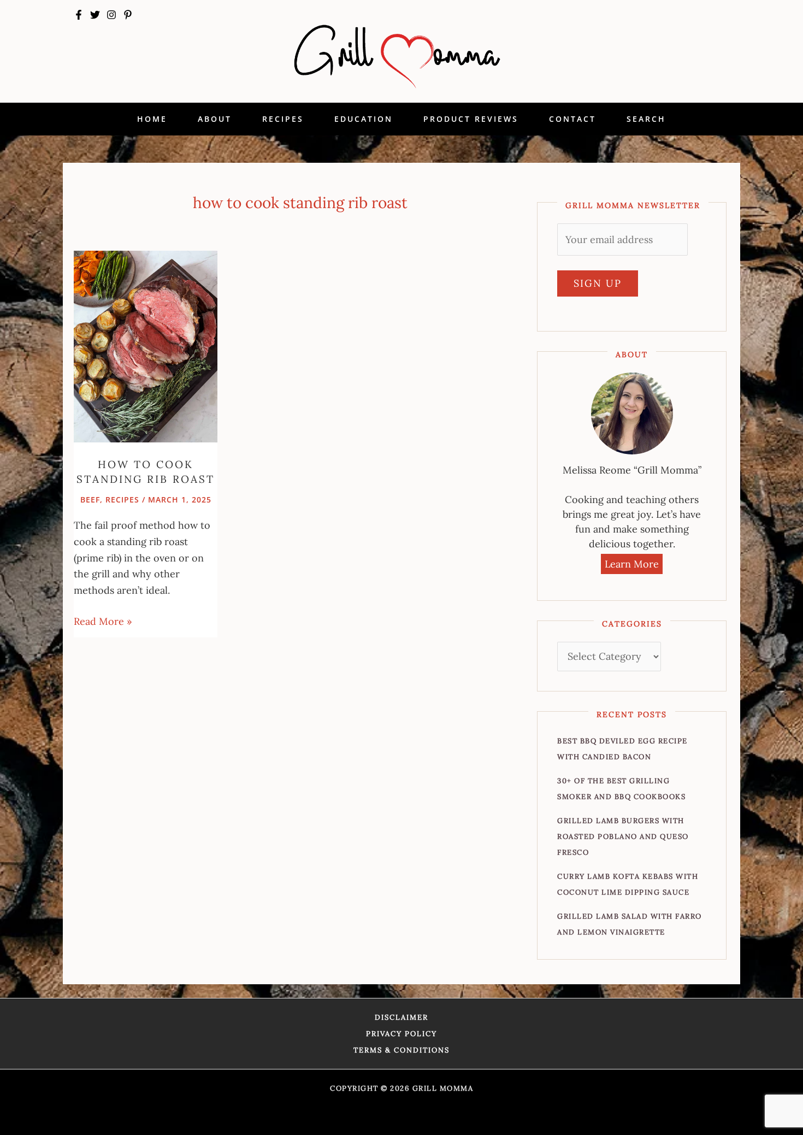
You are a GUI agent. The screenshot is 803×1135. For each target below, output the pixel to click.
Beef (90, 499)
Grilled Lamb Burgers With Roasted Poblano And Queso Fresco (623, 836)
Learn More (632, 564)
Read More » (103, 620)
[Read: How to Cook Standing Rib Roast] (145, 345)
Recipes (122, 499)
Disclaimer (401, 1017)
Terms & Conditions (401, 1050)
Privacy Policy (401, 1033)
